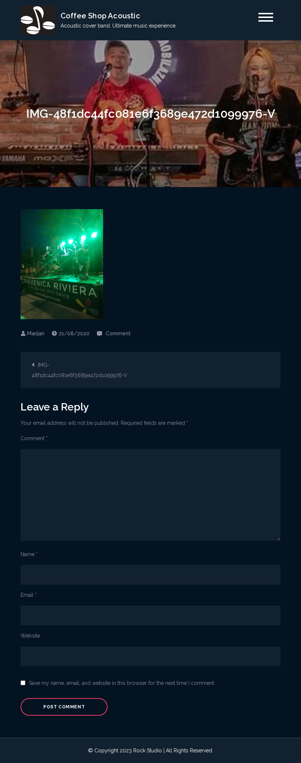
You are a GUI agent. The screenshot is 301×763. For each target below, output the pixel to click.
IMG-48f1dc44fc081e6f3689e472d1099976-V (79, 370)
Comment (118, 333)
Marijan (35, 333)
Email (29, 595)
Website (30, 636)
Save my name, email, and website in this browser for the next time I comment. (122, 683)
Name (29, 554)
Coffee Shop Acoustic (100, 15)
